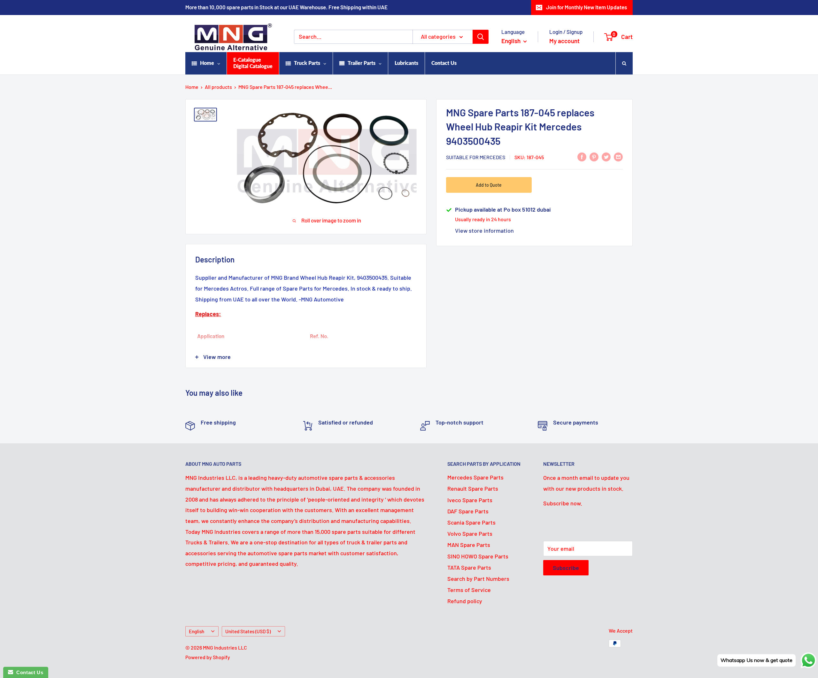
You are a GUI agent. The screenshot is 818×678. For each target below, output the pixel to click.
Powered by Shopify (207, 657)
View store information (484, 230)
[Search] (481, 37)
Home (191, 87)
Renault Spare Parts (472, 488)
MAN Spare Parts (468, 544)
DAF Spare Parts (468, 511)
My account (564, 40)
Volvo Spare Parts (469, 533)
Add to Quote (489, 185)
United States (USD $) (248, 631)
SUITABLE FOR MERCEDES (475, 157)
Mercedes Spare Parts (475, 477)
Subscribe (566, 567)
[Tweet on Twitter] (606, 156)
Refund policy (464, 600)
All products (218, 87)
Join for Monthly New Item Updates (586, 7)
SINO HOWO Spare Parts (477, 556)
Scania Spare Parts (471, 522)
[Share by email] (618, 156)
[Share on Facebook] (581, 156)
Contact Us (28, 672)
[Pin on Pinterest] (594, 156)
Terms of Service (469, 589)
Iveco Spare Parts (469, 499)
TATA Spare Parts (469, 567)
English (196, 631)
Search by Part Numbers (478, 578)
